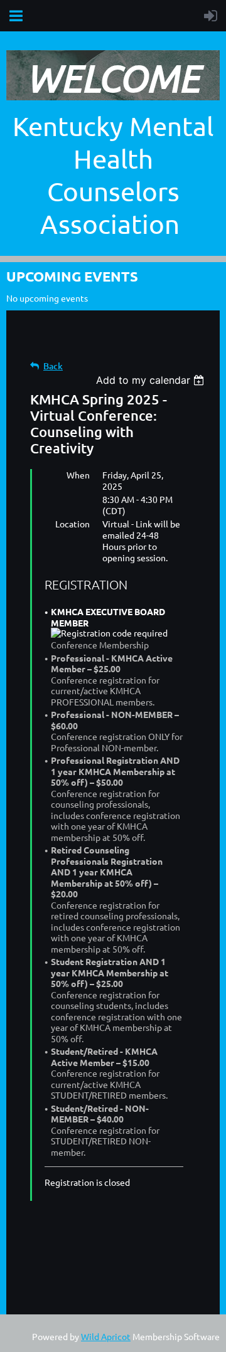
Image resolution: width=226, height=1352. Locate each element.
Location (72, 523)
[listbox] (151, 380)
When (78, 474)
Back (53, 366)
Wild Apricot (106, 1336)
